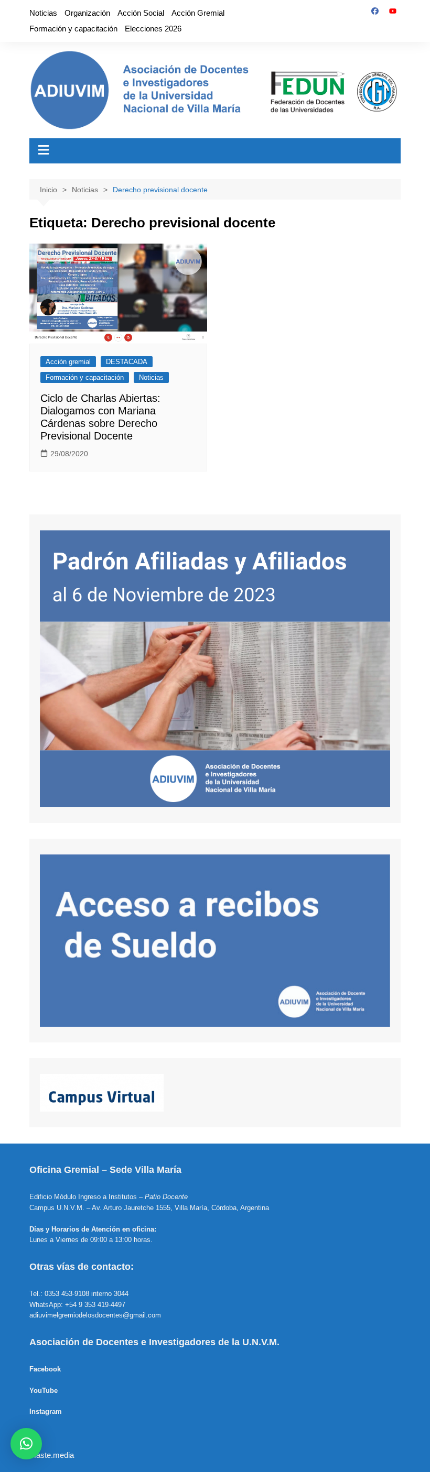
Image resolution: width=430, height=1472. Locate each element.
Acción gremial (68, 362)
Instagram (45, 1411)
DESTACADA (126, 362)
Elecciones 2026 (153, 28)
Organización (87, 12)
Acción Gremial (197, 12)
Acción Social (140, 12)
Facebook (45, 1369)
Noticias (43, 12)
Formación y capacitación (73, 28)
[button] (26, 1443)
